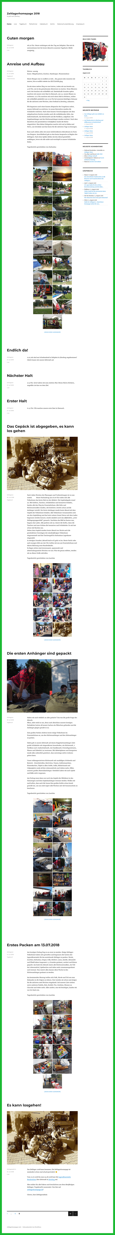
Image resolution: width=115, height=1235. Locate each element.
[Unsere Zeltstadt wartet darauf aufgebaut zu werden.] (42, 218)
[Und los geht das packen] (42, 805)
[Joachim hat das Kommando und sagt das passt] (42, 909)
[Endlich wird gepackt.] (42, 600)
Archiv (52, 24)
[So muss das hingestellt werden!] (42, 262)
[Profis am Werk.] (42, 233)
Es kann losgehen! (24, 1105)
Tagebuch (23, 24)
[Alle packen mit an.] (42, 614)
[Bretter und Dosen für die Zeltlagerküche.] (62, 1066)
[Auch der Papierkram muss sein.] (42, 585)
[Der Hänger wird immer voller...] (62, 614)
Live (15, 24)
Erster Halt (17, 401)
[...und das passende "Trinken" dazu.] (42, 277)
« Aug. (88, 100)
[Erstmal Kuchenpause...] (62, 262)
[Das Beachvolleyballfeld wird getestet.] (42, 307)
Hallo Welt (99, 154)
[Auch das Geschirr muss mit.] (62, 1037)
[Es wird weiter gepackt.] (62, 600)
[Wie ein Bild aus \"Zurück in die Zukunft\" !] (62, 629)
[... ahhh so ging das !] (62, 203)
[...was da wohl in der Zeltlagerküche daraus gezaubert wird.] (42, 1066)
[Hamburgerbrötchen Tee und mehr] (62, 879)
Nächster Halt (20, 375)
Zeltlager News (88, 126)
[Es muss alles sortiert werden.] (42, 1037)
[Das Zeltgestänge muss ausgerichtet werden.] (62, 218)
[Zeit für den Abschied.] (42, 159)
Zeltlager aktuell (92, 156)
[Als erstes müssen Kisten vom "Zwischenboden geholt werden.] (42, 1007)
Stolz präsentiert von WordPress (32, 1227)
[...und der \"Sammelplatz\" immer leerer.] (42, 629)
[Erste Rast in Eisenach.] (62, 159)
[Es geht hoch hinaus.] (62, 248)
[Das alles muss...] (62, 805)
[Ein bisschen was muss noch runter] (62, 850)
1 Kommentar (11, 78)
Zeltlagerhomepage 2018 (23, 13)
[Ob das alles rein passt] (62, 894)
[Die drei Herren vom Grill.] (62, 307)
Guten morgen (20, 38)
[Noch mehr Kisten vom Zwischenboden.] (62, 1022)
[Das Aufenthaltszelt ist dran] (62, 835)
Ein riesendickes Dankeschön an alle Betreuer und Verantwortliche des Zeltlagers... (94, 178)
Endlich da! (17, 350)
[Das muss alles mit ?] (42, 570)
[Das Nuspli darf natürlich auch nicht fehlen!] (62, 1007)
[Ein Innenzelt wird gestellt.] (42, 248)
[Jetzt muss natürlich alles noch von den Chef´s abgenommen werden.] (52, 1081)
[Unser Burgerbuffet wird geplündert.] (52, 322)
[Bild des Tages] (62, 909)
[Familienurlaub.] (42, 292)
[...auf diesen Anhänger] (42, 820)
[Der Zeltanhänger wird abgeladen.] (62, 189)
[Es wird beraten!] (42, 189)
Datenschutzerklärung (65, 24)
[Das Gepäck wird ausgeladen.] (42, 174)
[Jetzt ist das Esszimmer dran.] (62, 292)
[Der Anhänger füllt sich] (42, 850)
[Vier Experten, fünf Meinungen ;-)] (62, 277)
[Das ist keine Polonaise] (42, 864)
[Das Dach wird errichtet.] (62, 233)
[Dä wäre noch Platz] (62, 864)
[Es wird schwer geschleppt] (62, 820)
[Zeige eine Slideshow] (52, 332)
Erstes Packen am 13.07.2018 (33, 945)
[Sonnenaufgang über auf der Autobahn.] (62, 174)
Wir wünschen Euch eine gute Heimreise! (96, 197)
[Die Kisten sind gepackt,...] (62, 1051)
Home (9, 24)
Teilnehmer (33, 24)
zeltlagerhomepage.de (35, 1189)
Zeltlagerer (10, 45)
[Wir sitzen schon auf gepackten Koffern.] (62, 585)
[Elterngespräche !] (62, 570)
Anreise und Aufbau (25, 64)
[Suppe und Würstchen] (42, 879)
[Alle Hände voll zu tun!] (42, 1051)
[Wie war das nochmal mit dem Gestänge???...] (42, 203)
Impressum (80, 24)
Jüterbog (52, 1179)
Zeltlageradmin (11, 1169)
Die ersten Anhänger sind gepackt (39, 653)
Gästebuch (44, 24)
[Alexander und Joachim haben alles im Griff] (42, 835)
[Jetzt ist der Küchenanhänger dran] (42, 894)
